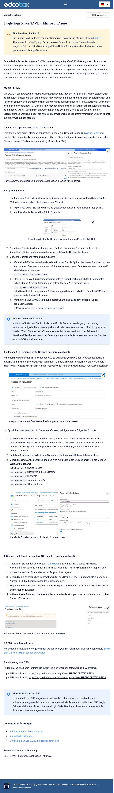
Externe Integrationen (12, 15)
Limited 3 (98, 38)
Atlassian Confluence (22, 788)
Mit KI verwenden (98, 15)
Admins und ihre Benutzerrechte (26, 731)
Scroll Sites (91, 784)
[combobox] (104, 4)
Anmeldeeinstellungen (21, 736)
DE (107, 4)
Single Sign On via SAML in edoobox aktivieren (34, 740)
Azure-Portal (92, 133)
